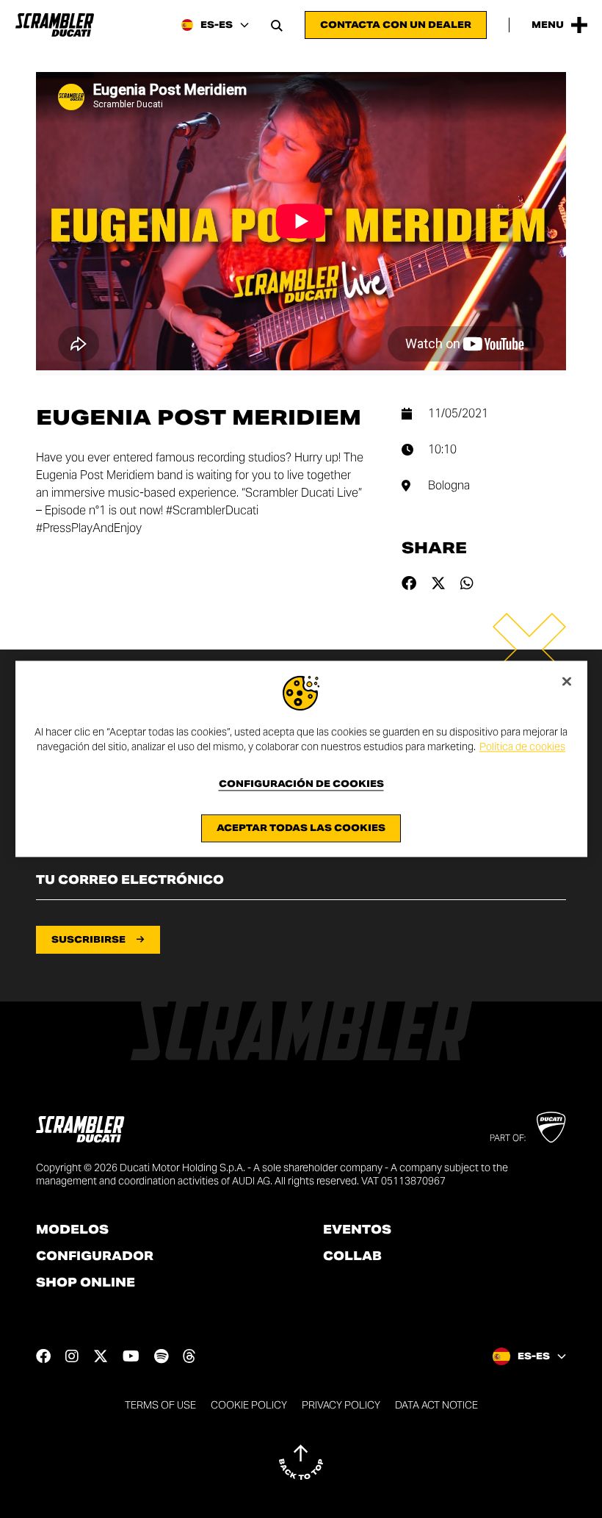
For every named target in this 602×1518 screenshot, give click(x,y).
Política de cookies (522, 746)
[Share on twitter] (438, 583)
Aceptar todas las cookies (301, 828)
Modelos (72, 1230)
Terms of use (160, 1404)
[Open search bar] (277, 25)
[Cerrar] (567, 681)
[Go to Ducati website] (551, 1127)
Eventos (357, 1230)
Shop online (85, 1283)
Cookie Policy (249, 1404)
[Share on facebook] (409, 583)
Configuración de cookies (301, 784)
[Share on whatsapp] (467, 583)
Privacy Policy (341, 1404)
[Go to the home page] (54, 25)
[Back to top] (301, 1462)
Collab (352, 1256)
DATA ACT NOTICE (436, 1404)
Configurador (94, 1256)
